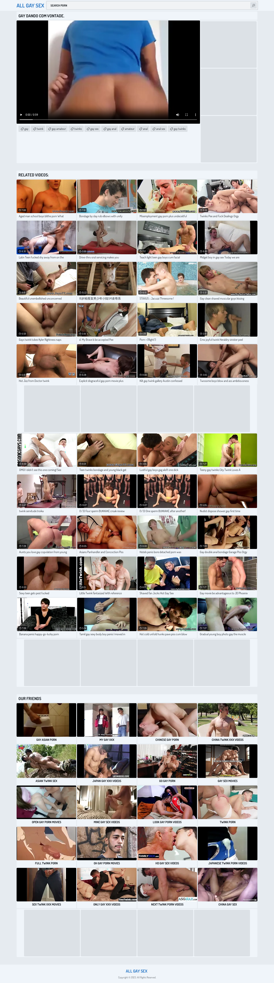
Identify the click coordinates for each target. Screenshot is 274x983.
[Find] (253, 5)
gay (26, 129)
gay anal (111, 129)
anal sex (160, 129)
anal (145, 129)
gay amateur (59, 129)
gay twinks (180, 129)
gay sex (94, 129)
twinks (78, 129)
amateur (129, 129)
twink (40, 129)
